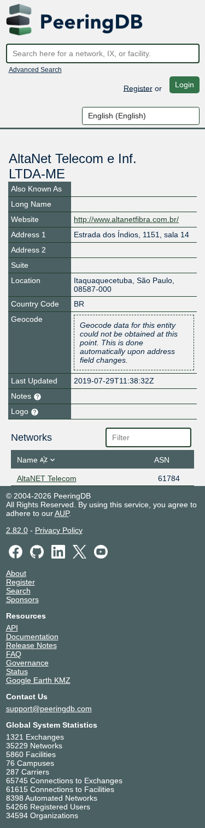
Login (184, 84)
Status (17, 671)
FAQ (13, 654)
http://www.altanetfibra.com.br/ (126, 219)
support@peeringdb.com (49, 708)
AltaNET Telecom (47, 478)
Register (138, 87)
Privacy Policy (59, 530)
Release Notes (31, 645)
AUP (62, 513)
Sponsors (22, 599)
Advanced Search (35, 70)
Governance (27, 662)
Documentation (32, 636)
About (16, 573)
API (12, 627)
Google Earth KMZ (38, 680)
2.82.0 (17, 530)
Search (18, 590)
